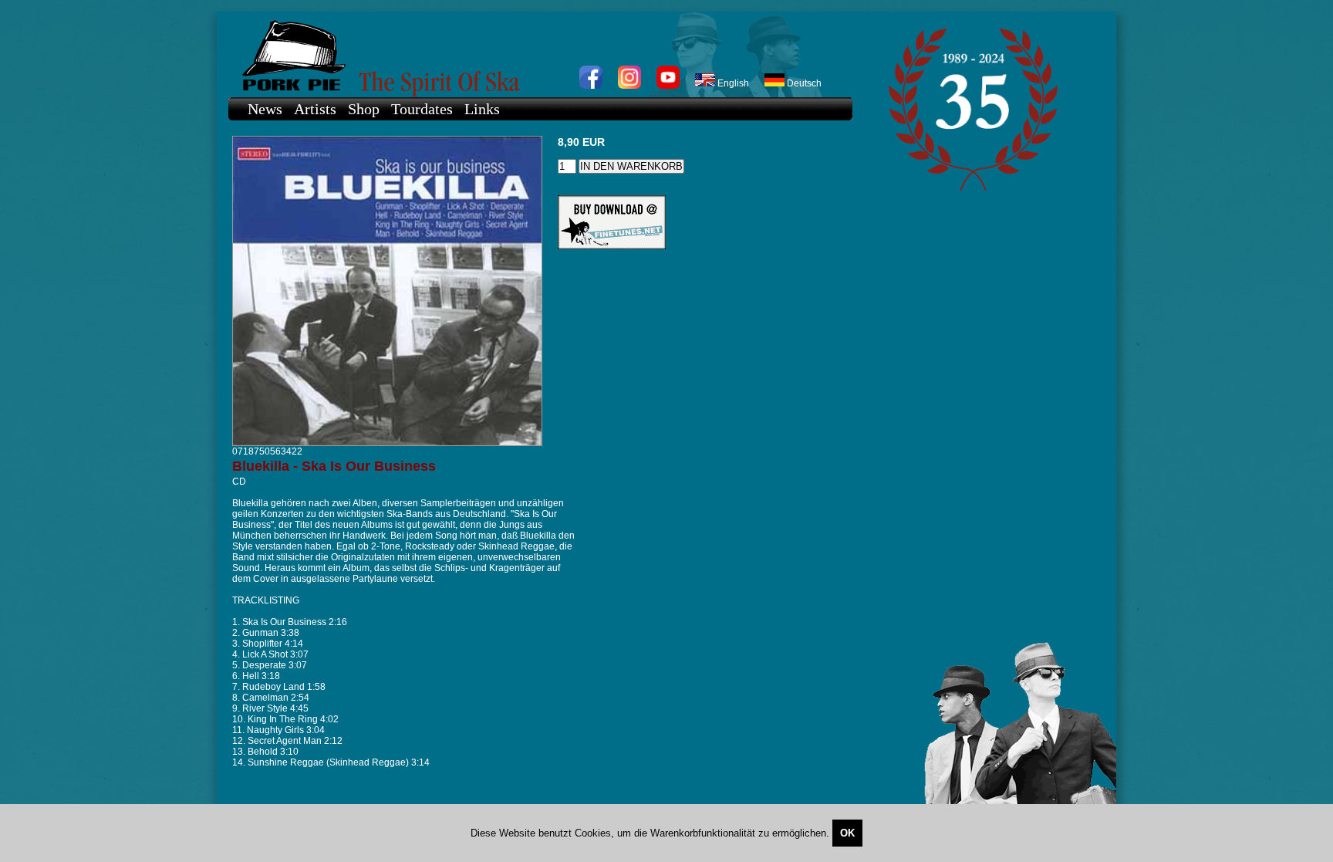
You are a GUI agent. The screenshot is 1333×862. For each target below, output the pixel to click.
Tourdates (422, 108)
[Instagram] (629, 85)
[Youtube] (668, 85)
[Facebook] (590, 85)
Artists (315, 108)
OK (847, 833)
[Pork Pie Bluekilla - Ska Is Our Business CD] (387, 443)
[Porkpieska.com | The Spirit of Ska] (532, 54)
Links (482, 108)
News (265, 108)
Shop (364, 108)
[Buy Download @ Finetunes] (612, 246)
